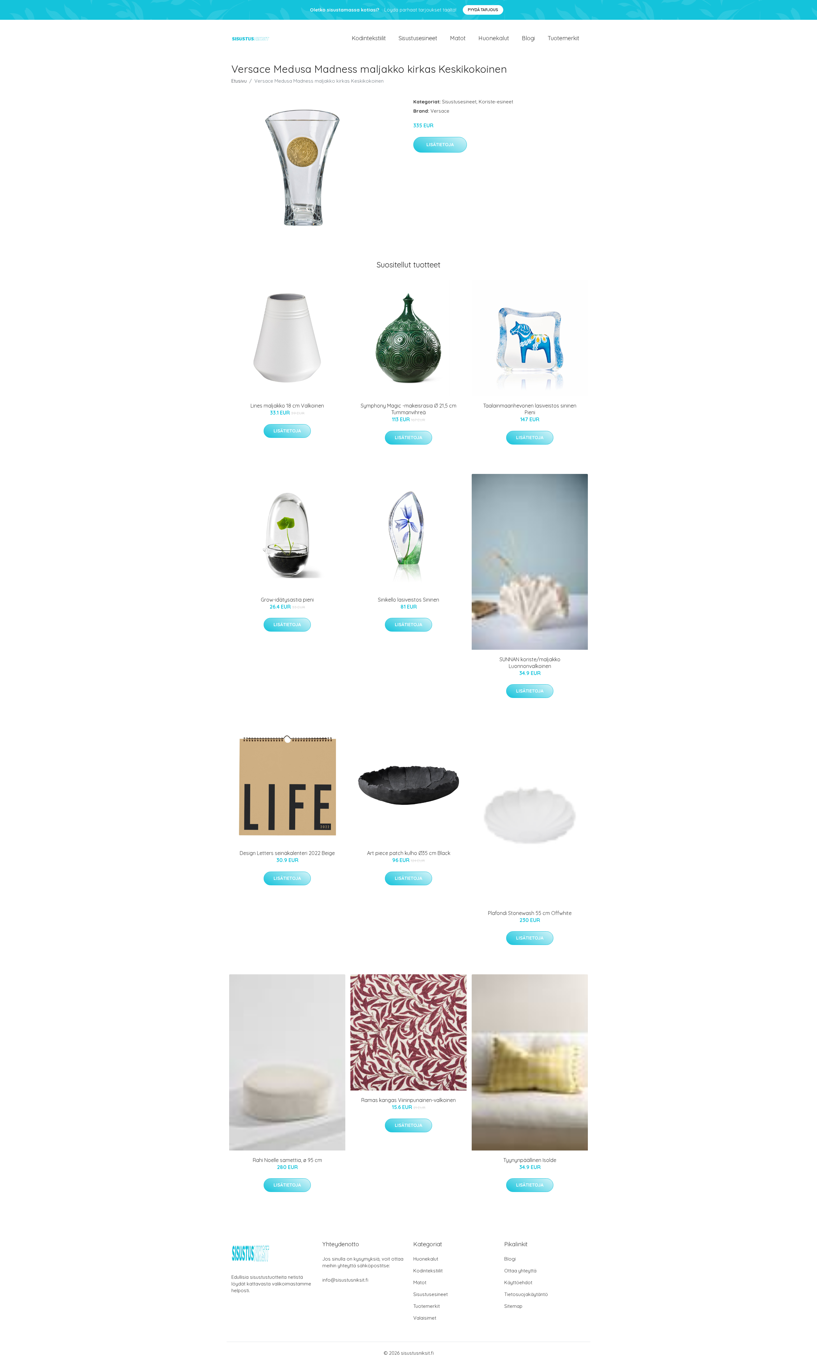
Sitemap (513, 1306)
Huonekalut (493, 38)
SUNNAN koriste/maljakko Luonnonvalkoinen (529, 662)
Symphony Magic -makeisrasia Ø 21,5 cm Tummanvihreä (408, 409)
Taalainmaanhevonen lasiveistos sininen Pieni (529, 409)
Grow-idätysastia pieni (287, 599)
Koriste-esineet (496, 102)
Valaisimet (424, 1318)
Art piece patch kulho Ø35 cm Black (408, 853)
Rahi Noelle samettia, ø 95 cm (287, 1160)
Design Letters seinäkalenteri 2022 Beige (287, 853)
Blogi (528, 38)
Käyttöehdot (518, 1282)
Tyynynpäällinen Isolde (529, 1160)
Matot (458, 38)
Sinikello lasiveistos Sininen (408, 599)
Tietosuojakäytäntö (526, 1294)
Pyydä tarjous (483, 9)
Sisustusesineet (418, 38)
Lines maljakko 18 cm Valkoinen (287, 405)
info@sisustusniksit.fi (345, 1280)
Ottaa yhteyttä (520, 1271)
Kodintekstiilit (369, 38)
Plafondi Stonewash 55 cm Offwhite (530, 913)
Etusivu (239, 81)
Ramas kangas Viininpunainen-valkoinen (408, 1100)
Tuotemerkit (563, 38)
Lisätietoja (440, 144)
